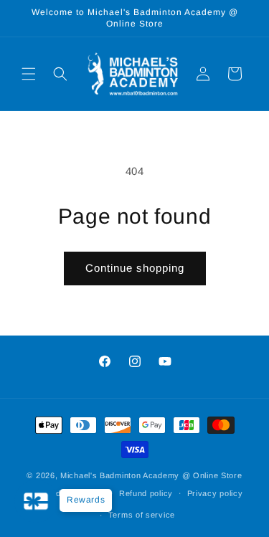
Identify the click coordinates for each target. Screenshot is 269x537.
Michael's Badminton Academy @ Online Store (151, 475)
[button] (28, 74)
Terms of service (141, 514)
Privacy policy (215, 493)
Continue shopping (134, 268)
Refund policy (146, 493)
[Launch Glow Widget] (35, 501)
